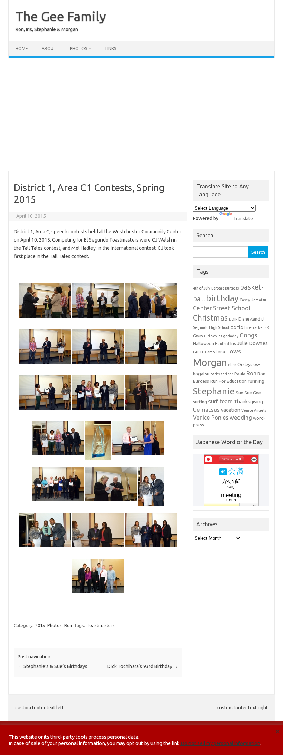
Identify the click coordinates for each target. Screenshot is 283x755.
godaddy (230, 336)
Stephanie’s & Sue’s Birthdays (52, 666)
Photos (78, 48)
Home (22, 48)
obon (232, 365)
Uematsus (206, 409)
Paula (239, 373)
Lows (233, 351)
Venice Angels (253, 410)
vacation (230, 410)
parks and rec (222, 374)
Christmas (210, 318)
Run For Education (228, 381)
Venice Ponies (210, 417)
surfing (200, 401)
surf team (220, 401)
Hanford (222, 344)
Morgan (210, 362)
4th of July (201, 288)
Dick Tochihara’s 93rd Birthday (142, 666)
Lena (220, 351)
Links (110, 48)
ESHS (236, 327)
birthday (222, 298)
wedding (241, 417)
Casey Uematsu (253, 300)
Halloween (203, 343)
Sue (239, 392)
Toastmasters (101, 625)
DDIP (233, 319)
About (49, 48)
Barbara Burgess (225, 288)
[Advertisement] (141, 114)
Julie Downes (252, 343)
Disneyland (249, 318)
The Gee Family (61, 16)
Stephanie (214, 391)
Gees (198, 335)
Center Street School (222, 308)
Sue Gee (252, 392)
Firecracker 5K (256, 327)
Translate (243, 218)
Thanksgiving (248, 401)
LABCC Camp (204, 352)
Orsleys (244, 364)
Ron (68, 625)
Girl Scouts (213, 336)
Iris (233, 343)
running (256, 381)
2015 (40, 625)
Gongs (248, 335)
